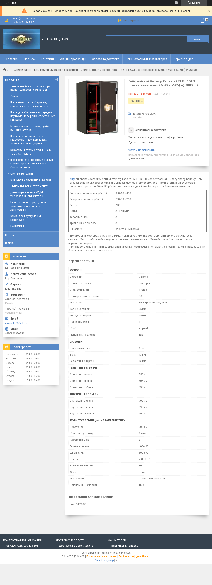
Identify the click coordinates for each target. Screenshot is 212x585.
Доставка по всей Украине (76, 545)
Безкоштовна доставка (150, 129)
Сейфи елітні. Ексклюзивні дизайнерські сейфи (46, 69)
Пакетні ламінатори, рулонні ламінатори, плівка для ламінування (28, 206)
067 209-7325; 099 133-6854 (23, 545)
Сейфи (14, 96)
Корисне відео (183, 59)
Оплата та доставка (105, 59)
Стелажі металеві (21, 173)
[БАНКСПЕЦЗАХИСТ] (21, 39)
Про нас (29, 59)
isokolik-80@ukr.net (17, 323)
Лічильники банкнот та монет (29, 186)
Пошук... (197, 39)
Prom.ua (126, 552)
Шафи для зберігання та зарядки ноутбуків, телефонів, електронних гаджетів (32, 116)
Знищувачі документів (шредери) (31, 179)
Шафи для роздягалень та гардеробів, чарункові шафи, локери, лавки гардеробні (28, 139)
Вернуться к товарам (125, 545)
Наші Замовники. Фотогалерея (146, 59)
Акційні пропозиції (73, 59)
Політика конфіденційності (134, 556)
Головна (12, 59)
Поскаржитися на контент (101, 556)
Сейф (71, 179)
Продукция (12, 79)
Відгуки (9, 242)
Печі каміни (17, 225)
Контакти (47, 59)
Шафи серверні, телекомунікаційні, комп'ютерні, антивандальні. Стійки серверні (32, 163)
